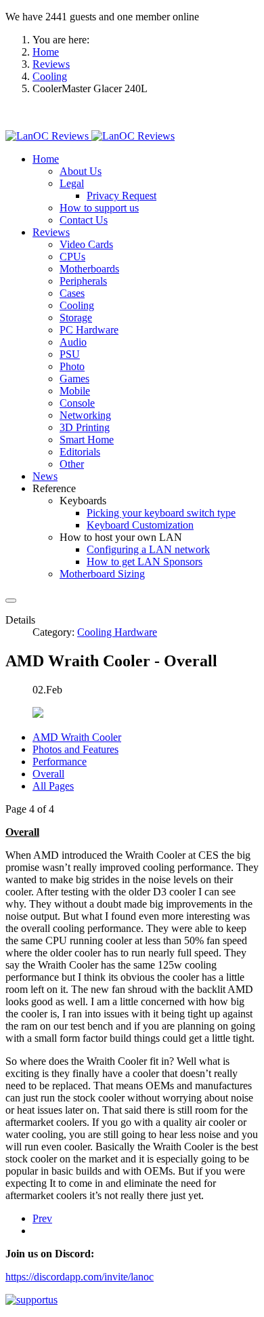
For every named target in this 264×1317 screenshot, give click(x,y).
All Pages (53, 786)
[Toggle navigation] (10, 601)
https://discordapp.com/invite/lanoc (79, 1276)
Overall (48, 773)
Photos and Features (75, 749)
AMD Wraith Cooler (76, 737)
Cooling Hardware (117, 632)
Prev (42, 1218)
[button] (45, 159)
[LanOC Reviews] (90, 136)
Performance (59, 761)
